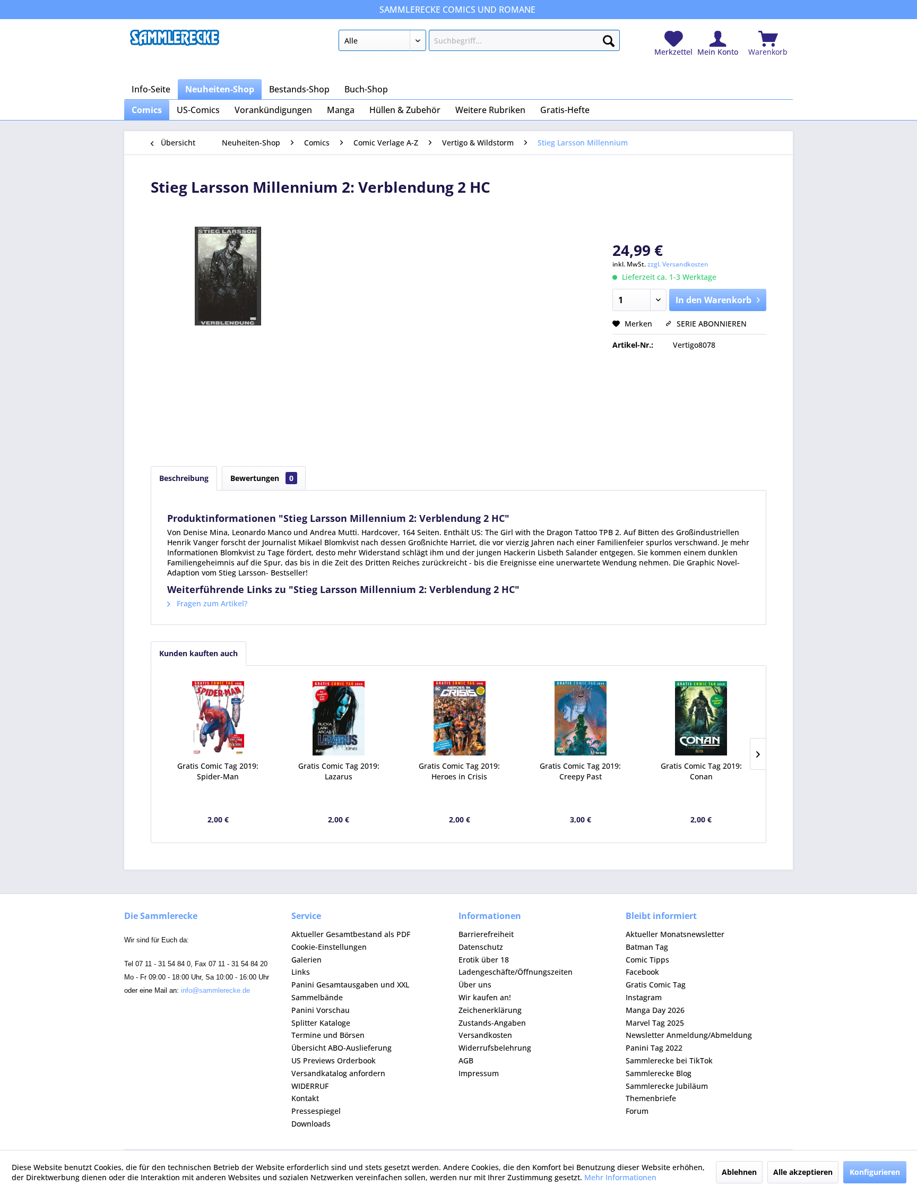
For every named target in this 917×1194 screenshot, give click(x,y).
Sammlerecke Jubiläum (667, 1086)
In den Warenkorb (713, 300)
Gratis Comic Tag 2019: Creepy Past (580, 771)
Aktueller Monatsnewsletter (675, 934)
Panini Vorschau (320, 1010)
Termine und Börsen (328, 1035)
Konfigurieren (875, 1172)
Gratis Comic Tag (656, 985)
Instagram (644, 997)
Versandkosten (485, 1035)
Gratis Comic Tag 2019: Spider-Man (217, 771)
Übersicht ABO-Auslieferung (341, 1048)
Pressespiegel (316, 1111)
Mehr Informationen (620, 1177)
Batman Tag (647, 947)
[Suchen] (609, 38)
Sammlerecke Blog (658, 1073)
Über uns (474, 985)
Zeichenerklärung (490, 1010)
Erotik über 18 (483, 960)
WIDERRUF (309, 1086)
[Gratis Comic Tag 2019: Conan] (701, 718)
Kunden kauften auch (198, 653)
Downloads (311, 1124)
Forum (637, 1111)
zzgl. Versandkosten (677, 264)
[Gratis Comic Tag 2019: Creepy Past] (580, 718)
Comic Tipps (647, 960)
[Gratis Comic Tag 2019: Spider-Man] (218, 718)
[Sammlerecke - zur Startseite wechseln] (174, 43)
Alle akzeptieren (803, 1172)
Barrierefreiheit (486, 934)
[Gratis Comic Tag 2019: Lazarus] (339, 718)
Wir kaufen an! (484, 997)
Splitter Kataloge (320, 1023)
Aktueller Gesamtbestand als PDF (350, 934)
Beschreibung (184, 478)
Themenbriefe (651, 1098)
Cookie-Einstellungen (329, 947)
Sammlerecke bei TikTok (669, 1060)
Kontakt (305, 1098)
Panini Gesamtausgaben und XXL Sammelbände (350, 991)
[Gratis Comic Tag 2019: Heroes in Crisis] (459, 718)
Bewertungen (261, 478)
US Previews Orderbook (333, 1060)
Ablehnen (739, 1172)
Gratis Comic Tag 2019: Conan (701, 771)
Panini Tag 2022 (654, 1048)
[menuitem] (479, 42)
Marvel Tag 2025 (655, 1023)
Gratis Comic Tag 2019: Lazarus (338, 771)
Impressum (478, 1073)
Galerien (306, 960)
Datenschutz (480, 947)
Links (300, 972)
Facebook (642, 972)
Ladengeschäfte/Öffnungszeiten (515, 972)
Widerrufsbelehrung (494, 1048)
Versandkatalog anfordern (338, 1073)
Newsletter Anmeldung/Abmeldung (689, 1035)
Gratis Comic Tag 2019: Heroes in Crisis (459, 771)
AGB (465, 1060)
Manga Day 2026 (655, 1010)
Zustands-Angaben (492, 1023)
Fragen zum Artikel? (211, 603)
